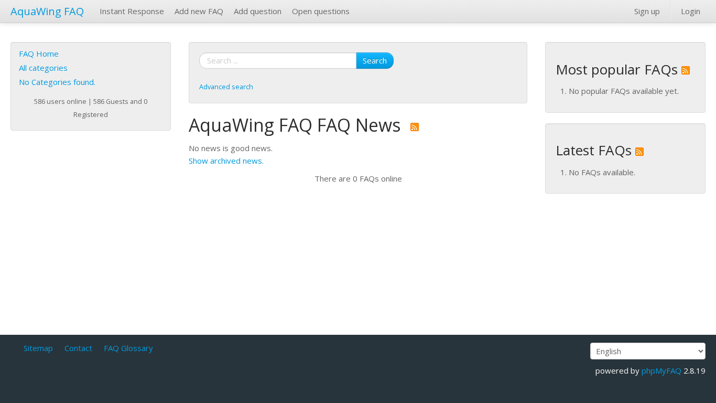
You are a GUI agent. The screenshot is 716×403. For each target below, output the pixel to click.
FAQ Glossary (128, 348)
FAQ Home (39, 53)
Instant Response (132, 11)
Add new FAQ (199, 11)
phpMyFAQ (661, 370)
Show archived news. (226, 160)
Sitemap (38, 348)
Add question (257, 11)
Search (375, 60)
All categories (43, 67)
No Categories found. (57, 82)
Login (690, 11)
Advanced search (226, 86)
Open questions (321, 11)
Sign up (647, 11)
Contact (78, 348)
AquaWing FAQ (47, 11)
